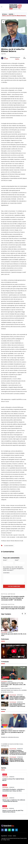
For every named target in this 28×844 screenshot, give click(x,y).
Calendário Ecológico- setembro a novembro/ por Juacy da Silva (13, 790)
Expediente (4, 835)
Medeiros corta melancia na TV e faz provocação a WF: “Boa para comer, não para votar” (13, 684)
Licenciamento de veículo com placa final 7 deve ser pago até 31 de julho (13, 606)
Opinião (11, 14)
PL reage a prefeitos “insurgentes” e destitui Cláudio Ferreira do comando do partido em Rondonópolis (17, 752)
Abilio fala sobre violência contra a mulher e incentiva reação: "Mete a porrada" (17, 698)
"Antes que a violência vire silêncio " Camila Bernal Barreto (13, 800)
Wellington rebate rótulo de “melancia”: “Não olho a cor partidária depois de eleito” (13, 732)
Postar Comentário (14, 586)
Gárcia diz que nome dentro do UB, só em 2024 (13, 634)
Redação (6, 58)
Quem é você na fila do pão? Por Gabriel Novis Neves (12, 811)
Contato (10, 835)
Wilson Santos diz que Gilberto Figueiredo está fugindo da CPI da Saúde (16, 760)
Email (17, 560)
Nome (5, 560)
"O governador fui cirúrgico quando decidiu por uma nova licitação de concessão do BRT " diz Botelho (12, 597)
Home (5, 14)
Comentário (6, 572)
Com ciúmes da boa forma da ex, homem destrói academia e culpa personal (17, 705)
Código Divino (6, 839)
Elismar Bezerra (8, 545)
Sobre (14, 835)
